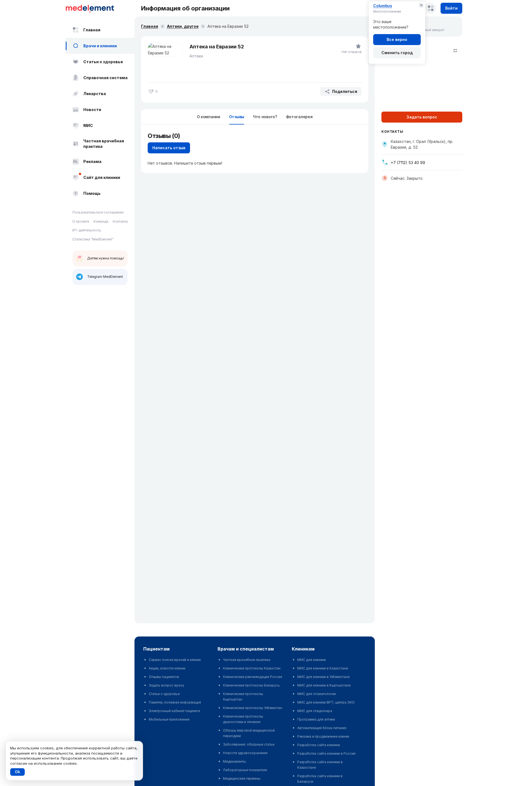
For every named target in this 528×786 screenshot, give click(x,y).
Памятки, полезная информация (175, 702)
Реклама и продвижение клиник (323, 736)
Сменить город (397, 52)
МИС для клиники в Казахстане (322, 668)
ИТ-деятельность (86, 230)
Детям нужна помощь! (105, 258)
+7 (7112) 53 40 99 (408, 162)
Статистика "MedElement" (93, 239)
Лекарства (94, 93)
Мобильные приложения (169, 719)
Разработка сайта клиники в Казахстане (320, 765)
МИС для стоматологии (316, 694)
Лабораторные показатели (245, 770)
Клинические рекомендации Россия (252, 677)
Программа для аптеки (316, 719)
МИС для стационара (314, 711)
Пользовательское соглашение (97, 212)
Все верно (397, 39)
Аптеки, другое (183, 26)
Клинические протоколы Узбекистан (252, 708)
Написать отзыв (168, 147)
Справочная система (105, 77)
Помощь (92, 193)
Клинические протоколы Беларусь (251, 685)
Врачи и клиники (100, 45)
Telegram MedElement (105, 277)
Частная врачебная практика (103, 144)
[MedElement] (100, 8)
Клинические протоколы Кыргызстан (243, 696)
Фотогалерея (299, 116)
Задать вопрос (421, 117)
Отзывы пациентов (164, 677)
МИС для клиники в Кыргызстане (324, 685)
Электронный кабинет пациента (174, 711)
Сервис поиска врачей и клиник (175, 660)
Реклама (92, 161)
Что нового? (265, 116)
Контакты (120, 221)
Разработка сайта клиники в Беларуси (320, 779)
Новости (92, 109)
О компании (208, 116)
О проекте (80, 221)
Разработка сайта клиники (318, 745)
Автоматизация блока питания (321, 728)
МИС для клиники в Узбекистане (323, 677)
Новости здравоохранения (245, 753)
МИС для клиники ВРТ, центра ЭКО (326, 702)
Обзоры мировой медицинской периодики (249, 733)
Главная (91, 29)
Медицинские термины (241, 778)
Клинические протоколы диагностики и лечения (243, 719)
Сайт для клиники (101, 177)
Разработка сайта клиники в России (326, 753)
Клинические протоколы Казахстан (251, 668)
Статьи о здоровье (103, 61)
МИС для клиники (311, 660)
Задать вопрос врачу (166, 685)
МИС (88, 125)
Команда (101, 221)
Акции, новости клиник (167, 668)
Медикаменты (234, 761)
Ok (17, 772)
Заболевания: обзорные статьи (248, 744)
